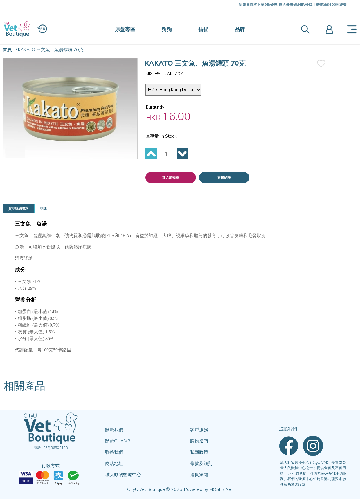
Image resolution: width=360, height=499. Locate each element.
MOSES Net (221, 489)
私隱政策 (199, 452)
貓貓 (203, 29)
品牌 (240, 29)
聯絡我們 (114, 452)
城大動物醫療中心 (123, 475)
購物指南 (199, 441)
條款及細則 (201, 463)
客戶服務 (199, 430)
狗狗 (167, 29)
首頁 (7, 50)
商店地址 (114, 463)
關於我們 (114, 430)
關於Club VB (117, 441)
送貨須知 (199, 475)
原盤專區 (125, 29)
